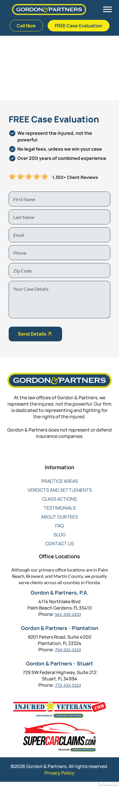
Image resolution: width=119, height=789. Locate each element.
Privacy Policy (59, 773)
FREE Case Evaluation (78, 25)
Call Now (26, 25)
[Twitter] (48, 455)
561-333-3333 (68, 614)
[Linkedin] (59, 455)
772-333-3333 (68, 685)
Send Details (32, 334)
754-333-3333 (68, 649)
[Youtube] (71, 455)
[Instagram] (82, 455)
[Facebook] (36, 455)
